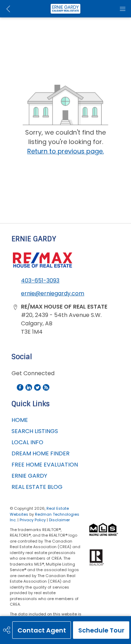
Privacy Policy (33, 520)
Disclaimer (59, 520)
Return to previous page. (65, 151)
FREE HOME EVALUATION (45, 465)
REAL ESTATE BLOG (37, 487)
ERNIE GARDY (29, 476)
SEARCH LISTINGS (35, 431)
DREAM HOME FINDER (41, 453)
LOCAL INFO (27, 442)
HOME (20, 420)
